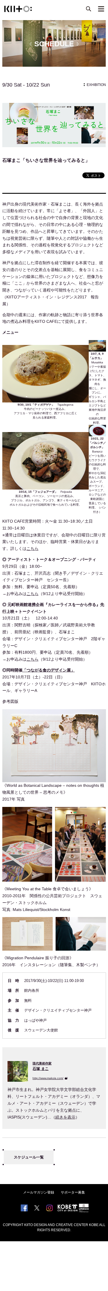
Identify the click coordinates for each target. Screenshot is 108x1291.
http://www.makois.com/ (48, 1078)
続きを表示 (65, 1117)
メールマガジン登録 (38, 1192)
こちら (32, 548)
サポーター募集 (73, 1192)
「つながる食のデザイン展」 (48, 670)
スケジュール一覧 (29, 1157)
